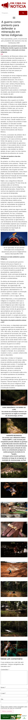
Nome (3, 687)
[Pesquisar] (23, 13)
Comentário (5, 669)
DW (2, 54)
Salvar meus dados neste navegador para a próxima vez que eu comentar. (14, 707)
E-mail (3, 693)
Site (2, 699)
